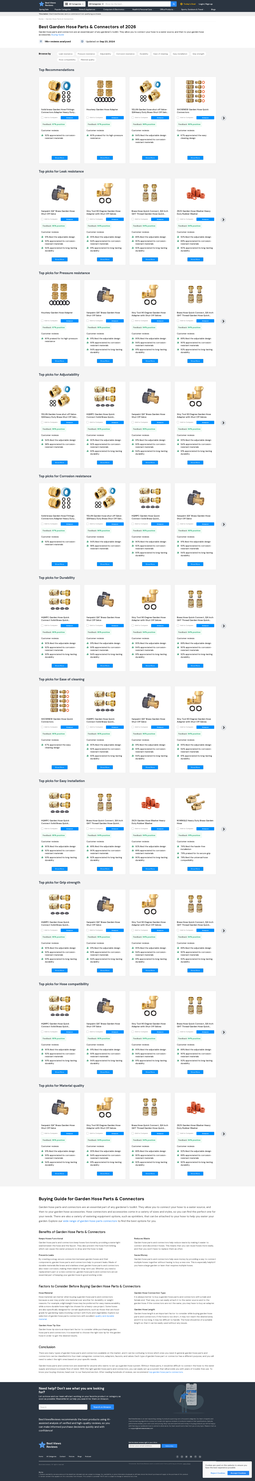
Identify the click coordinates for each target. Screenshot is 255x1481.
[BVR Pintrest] (195, 1453)
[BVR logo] (47, 4)
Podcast (88, 1456)
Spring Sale (44, 9)
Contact (62, 1456)
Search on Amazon (102, 1407)
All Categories (51, 1456)
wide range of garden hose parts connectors (90, 1221)
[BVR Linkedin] (200, 1453)
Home (41, 19)
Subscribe (169, 1446)
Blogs (80, 1456)
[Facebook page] (177, 1453)
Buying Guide (57, 34)
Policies (71, 1456)
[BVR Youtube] (191, 1453)
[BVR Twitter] (186, 1453)
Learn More (186, 1464)
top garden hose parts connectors (166, 1372)
